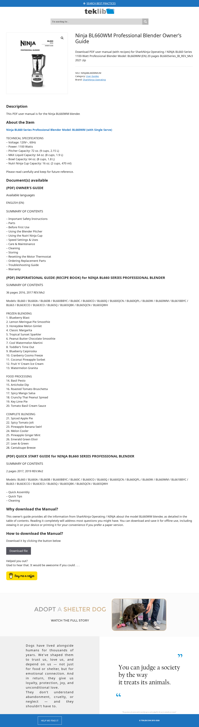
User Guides (92, 76)
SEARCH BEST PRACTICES (101, 3)
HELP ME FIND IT (49, 720)
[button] (62, 38)
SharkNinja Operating (94, 79)
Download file (18, 551)
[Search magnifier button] (145, 21)
